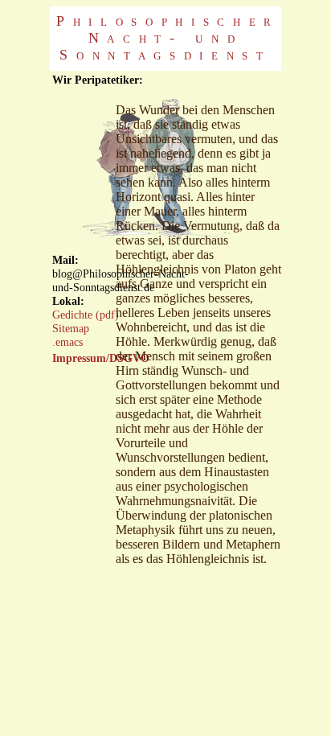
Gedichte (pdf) (85, 314)
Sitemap (70, 328)
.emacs (67, 341)
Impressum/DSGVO (100, 358)
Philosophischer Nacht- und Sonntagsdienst (168, 38)
